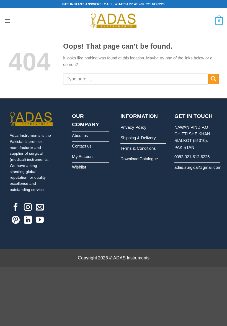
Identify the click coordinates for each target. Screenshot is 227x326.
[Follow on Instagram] (28, 207)
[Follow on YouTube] (40, 220)
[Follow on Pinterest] (16, 220)
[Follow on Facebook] (16, 207)
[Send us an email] (40, 207)
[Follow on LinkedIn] (28, 220)
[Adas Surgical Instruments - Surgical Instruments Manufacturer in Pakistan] (113, 20)
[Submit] (213, 79)
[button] (7, 21)
